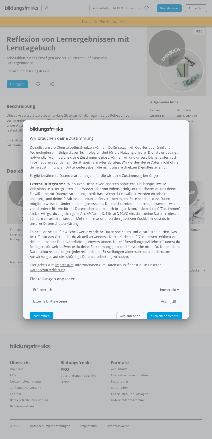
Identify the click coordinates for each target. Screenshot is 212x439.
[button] (41, 316)
